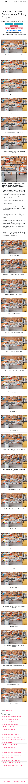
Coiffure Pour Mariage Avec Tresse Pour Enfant (12, 752)
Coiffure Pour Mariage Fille (7, 757)
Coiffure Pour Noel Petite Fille (8, 721)
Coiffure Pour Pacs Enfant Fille (8, 747)
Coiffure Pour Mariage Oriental (8, 732)
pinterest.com (9, 710)
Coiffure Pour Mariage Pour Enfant (9, 750)
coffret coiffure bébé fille (8, 34)
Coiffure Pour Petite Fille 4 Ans (8, 726)
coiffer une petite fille (18, 24)
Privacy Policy (16, 781)
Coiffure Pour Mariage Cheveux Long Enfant (11, 716)
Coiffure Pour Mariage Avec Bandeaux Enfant (11, 737)
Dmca (4, 781)
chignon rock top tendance (19, 34)
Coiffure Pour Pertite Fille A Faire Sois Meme (11, 755)
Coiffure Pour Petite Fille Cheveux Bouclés (11, 760)
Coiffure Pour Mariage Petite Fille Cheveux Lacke (12, 744)
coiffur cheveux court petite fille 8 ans (14, 32)
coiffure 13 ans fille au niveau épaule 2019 (14, 28)
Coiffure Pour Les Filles (7, 742)
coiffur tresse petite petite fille (14, 30)
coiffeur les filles (14, 26)
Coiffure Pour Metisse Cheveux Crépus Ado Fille (12, 765)
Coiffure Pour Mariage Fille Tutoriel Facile (10, 734)
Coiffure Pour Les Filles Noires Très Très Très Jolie (12, 762)
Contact (9, 781)
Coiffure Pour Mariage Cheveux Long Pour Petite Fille (13, 739)
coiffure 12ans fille (9, 24)
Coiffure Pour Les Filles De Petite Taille (10, 719)
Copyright (23, 781)
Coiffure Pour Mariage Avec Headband (10, 724)
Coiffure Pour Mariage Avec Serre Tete (10, 729)
